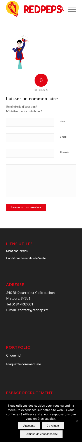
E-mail (63, 136)
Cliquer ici (13, 355)
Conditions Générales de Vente (26, 258)
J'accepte (29, 425)
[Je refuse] (76, 421)
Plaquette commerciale (23, 364)
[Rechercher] (59, 9)
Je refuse (53, 425)
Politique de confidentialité (41, 434)
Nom (62, 121)
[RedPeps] (34, 9)
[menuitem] (59, 9)
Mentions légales (17, 251)
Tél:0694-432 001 (19, 304)
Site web (64, 152)
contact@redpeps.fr (33, 310)
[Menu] (70, 9)
